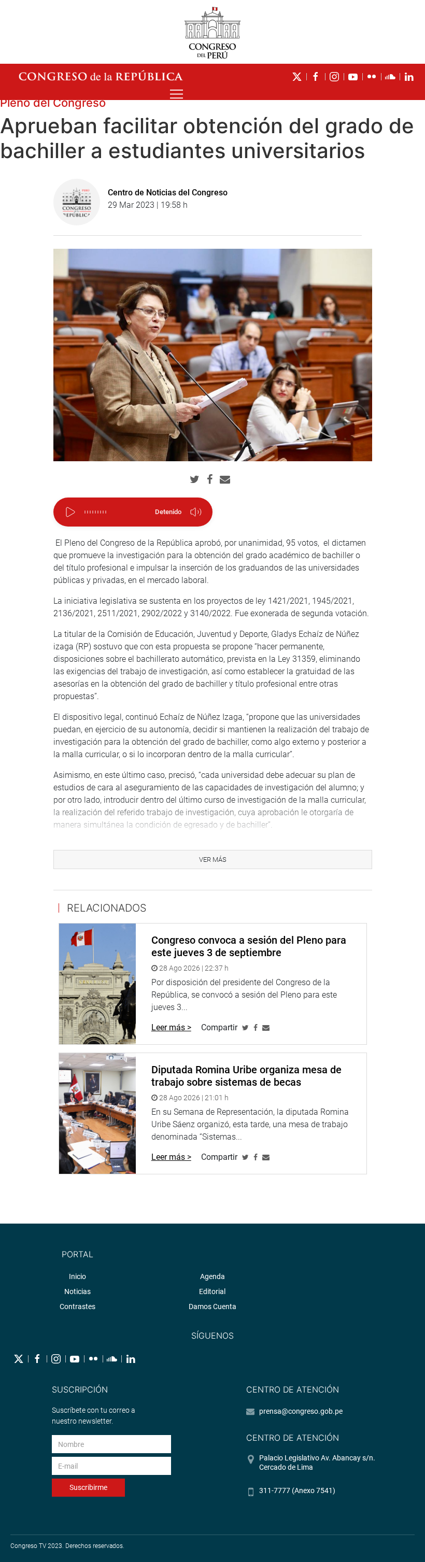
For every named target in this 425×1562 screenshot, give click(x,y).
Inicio (77, 1276)
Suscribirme (88, 1487)
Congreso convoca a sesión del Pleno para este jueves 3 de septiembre (248, 946)
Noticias (77, 1291)
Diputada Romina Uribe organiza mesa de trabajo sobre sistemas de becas (246, 1075)
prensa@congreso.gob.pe (301, 1411)
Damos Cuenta (212, 1306)
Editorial (212, 1291)
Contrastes (77, 1306)
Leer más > (171, 1027)
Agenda (212, 1276)
